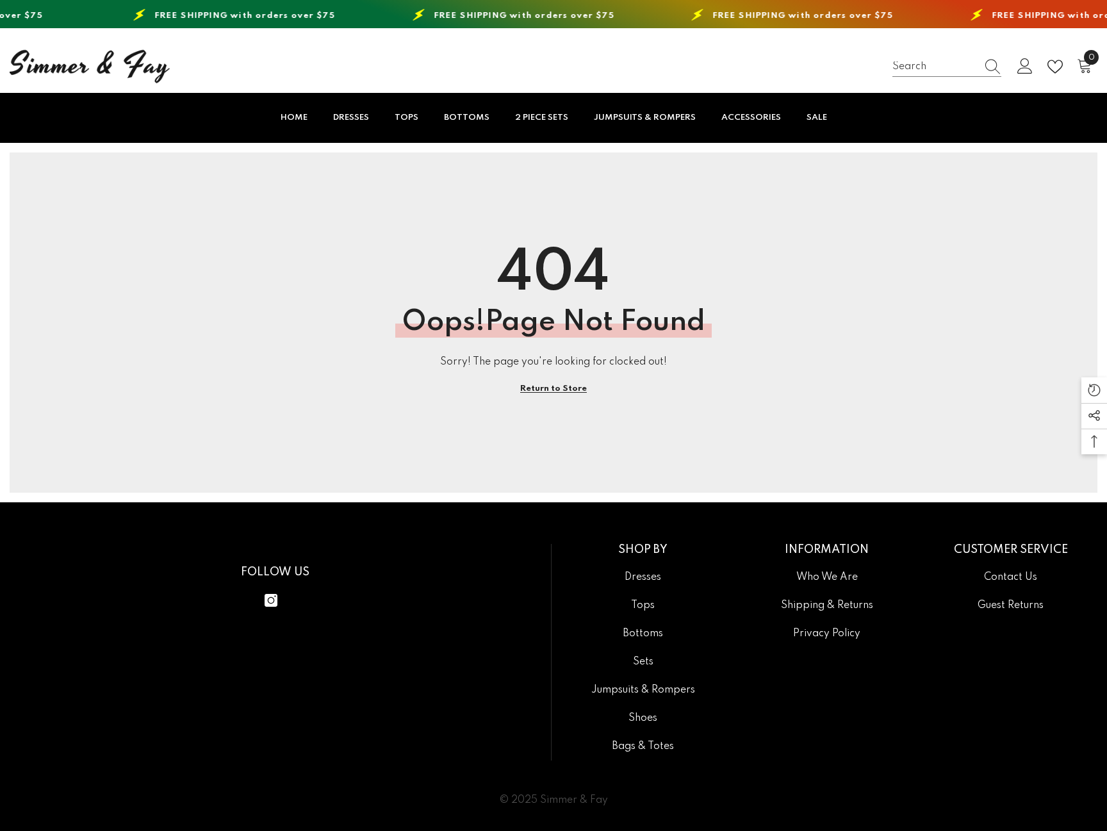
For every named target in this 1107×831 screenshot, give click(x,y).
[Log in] (1025, 66)
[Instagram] (271, 600)
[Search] (946, 66)
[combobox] (934, 66)
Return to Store (553, 388)
